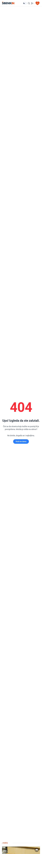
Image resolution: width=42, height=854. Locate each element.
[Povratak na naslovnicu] (12, 3)
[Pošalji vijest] (32, 3)
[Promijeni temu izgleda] (25, 3)
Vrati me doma (21, 441)
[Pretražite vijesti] (29, 3)
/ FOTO (5, 843)
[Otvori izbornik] (37, 3)
